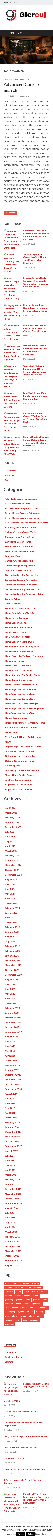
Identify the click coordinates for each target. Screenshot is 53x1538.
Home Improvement (15, 660)
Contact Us (10, 1352)
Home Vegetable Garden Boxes (20, 694)
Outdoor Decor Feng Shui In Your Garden (24, 1469)
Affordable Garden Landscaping (21, 498)
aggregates (24, 1283)
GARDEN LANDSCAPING (18, 570)
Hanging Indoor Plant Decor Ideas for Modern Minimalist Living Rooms (35, 308)
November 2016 (13, 1193)
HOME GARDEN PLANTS (18, 637)
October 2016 (12, 1198)
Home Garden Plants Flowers (19, 641)
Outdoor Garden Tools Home (19, 760)
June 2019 (10, 1046)
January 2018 (12, 1127)
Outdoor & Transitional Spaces (20, 751)
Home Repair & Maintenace (19, 679)
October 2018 (12, 1084)
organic (21, 1312)
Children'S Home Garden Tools (20, 532)
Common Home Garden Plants (20, 537)
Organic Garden (12, 1400)
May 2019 (10, 1051)
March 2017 (11, 1174)
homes (19, 1304)
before (28, 1287)
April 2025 (10, 846)
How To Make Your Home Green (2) (21, 1411)
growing (36, 1299)
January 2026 (12, 822)
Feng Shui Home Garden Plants (20, 551)
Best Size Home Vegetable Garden (22, 508)
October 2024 (12, 870)
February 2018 (12, 1122)
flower (18, 1295)
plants (31, 1316)
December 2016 (13, 1189)
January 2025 (12, 860)
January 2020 (12, 1012)
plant (14, 1316)
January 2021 (12, 955)
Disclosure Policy (13, 1357)
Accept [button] (21, 1534)
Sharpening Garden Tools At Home (22, 770)
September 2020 (13, 974)
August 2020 (11, 979)
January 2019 (12, 1070)
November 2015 (13, 1251)
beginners (9, 1291)
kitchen (23, 1308)
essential (8, 1295)
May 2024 (10, 893)
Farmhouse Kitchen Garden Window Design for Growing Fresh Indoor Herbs (36, 417)
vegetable (34, 1320)
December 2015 (13, 1246)
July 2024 (10, 884)
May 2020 (10, 993)
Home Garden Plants (15, 632)
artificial (35, 1283)
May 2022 (10, 941)
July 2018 (10, 1098)
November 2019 (13, 1022)
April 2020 (10, 998)
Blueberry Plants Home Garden (20, 527)
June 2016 (10, 1217)
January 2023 (12, 931)
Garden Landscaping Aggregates (21, 579)
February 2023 (12, 927)
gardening (9, 1299)
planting (23, 1316)
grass (28, 1299)
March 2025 (11, 850)
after (15, 1283)
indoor (15, 1308)
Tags (7, 480)
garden (35, 1295)
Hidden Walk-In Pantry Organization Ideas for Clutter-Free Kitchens (34, 328)
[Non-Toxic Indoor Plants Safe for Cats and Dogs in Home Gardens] (12, 393)
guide (45, 1299)
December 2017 (13, 1131)
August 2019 (11, 1036)
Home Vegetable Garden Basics (20, 689)
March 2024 (11, 903)
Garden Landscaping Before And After (24, 594)
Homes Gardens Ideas (16, 718)
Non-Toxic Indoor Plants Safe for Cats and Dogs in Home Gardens (35, 396)
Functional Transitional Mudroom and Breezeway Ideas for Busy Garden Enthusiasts (36, 235)
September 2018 (13, 1089)
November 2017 (13, 1136)
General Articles (13, 603)
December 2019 (13, 1017)
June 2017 (10, 1160)
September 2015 (13, 1260)
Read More (9, 212)
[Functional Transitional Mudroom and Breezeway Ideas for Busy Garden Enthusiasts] (12, 230)
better (18, 1291)
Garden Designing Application (16, 80)
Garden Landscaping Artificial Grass (23, 589)
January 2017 (12, 1184)
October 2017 (12, 1141)
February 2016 (12, 1236)
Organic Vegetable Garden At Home (23, 746)
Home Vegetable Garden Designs (21, 703)
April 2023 (10, 917)
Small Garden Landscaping (18, 779)
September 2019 (13, 1031)
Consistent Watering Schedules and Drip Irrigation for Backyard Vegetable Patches (34, 370)
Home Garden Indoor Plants (19, 627)
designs (44, 1291)
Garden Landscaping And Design (21, 584)
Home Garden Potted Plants (19, 651)
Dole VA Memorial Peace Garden (20, 1447)
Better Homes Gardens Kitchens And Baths (26, 522)
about (7, 1283)
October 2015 (12, 1255)
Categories (10, 470)
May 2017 (10, 1165)
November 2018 (13, 1079)
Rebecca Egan (24, 96)
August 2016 (11, 1208)
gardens (19, 1299)
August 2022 (11, 936)
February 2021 (12, 951)
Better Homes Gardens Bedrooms (22, 517)
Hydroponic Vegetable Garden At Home (25, 722)
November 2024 (13, 865)
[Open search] (46, 33)
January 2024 (12, 912)
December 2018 (13, 1074)
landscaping (10, 1312)
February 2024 (12, 908)
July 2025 (10, 831)
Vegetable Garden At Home (19, 784)
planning (39, 1312)
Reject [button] (30, 1534)
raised (39, 1316)
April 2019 (10, 1055)
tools (25, 1320)
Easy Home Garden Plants (18, 541)
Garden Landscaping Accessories (21, 575)
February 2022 (12, 946)
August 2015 (11, 1265)
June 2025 (10, 836)
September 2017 (13, 1146)
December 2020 (13, 960)
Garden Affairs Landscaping (19, 560)
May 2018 (10, 1108)
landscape (43, 1308)
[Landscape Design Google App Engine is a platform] (12, 1384)
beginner (37, 1287)
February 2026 (12, 817)
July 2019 (10, 1041)
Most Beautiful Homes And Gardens (23, 737)
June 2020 (10, 989)
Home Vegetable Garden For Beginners (24, 708)
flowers (27, 1295)
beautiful (19, 1287)
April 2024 (10, 898)
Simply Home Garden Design (19, 775)
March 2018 (11, 1117)
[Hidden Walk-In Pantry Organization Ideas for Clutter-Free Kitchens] (12, 325)
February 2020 (12, 1008)
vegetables (9, 1324)
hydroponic (36, 1304)
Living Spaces (11, 732)
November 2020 (13, 965)
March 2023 (11, 922)
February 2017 (12, 1179)
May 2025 (10, 841)
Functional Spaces (14, 556)
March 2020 (11, 1003)
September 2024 (13, 874)
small (18, 1320)
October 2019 (12, 1027)
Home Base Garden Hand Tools (20, 608)
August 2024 (11, 879)
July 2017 (10, 1155)
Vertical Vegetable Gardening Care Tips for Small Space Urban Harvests (35, 258)
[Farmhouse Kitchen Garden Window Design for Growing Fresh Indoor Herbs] (12, 413)
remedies (9, 1320)
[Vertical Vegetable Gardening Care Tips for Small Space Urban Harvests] (12, 254)
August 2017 (11, 1151)
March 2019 (11, 1060)
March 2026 (11, 812)
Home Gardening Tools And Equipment (24, 656)
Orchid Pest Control (14, 1458)
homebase (9, 1304)
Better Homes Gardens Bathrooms (22, 513)
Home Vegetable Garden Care (20, 698)
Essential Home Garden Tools (19, 546)
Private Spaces (12, 765)
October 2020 (12, 970)
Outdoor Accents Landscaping (20, 756)
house (27, 1304)
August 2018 (11, 1093)
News (8, 741)
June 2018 (10, 1103)
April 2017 (10, 1170)
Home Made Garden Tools (18, 665)
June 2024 (10, 889)
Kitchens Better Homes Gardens (21, 727)
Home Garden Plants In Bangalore (22, 646)
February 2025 (12, 855)
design (35, 1291)
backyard (8, 1287)
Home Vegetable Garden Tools (20, 713)
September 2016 (13, 1203)
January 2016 (12, 1241)
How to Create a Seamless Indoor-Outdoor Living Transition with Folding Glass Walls (36, 441)
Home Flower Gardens (16, 618)
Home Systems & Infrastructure (21, 684)
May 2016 (10, 1222)
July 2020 (10, 984)
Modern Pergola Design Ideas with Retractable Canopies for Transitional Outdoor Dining (35, 282)
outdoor (30, 1312)
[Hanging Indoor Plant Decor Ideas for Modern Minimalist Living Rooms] (12, 305)
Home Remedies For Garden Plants (22, 675)
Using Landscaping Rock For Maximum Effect (26, 1436)
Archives (9, 475)
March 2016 (11, 1232)
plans (7, 1316)
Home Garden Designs (16, 622)
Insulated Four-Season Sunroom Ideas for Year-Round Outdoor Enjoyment (35, 350)
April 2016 (10, 1227)
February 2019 (12, 1065)
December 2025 (13, 827)
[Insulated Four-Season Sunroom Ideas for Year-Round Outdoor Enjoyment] (12, 345)
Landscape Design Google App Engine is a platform (36, 1385)
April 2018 (10, 1112)
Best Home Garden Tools (17, 503)
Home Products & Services (18, 670)
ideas (7, 1308)
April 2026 (10, 808)
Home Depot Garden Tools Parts (21, 613)
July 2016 (10, 1212)
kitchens (33, 1308)
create (26, 1291)
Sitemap (9, 1361)
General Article (12, 598)
